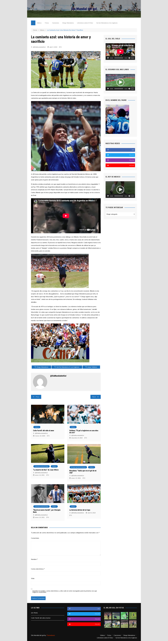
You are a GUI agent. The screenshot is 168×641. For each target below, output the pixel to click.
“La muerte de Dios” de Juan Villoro (46, 470)
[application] (120, 51)
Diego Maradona (68, 23)
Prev (37, 397)
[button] (120, 82)
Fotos (47, 23)
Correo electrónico (38, 569)
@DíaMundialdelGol (39, 47)
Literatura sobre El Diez (85, 23)
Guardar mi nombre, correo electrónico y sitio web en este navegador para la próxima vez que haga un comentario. (64, 591)
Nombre (34, 559)
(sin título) (34, 613)
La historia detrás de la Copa (79, 510)
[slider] (118, 88)
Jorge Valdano (92, 367)
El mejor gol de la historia (78, 467)
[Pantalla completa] (132, 58)
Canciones (55, 23)
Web (32, 578)
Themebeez (50, 635)
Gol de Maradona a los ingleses (107, 23)
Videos (39, 23)
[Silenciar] (129, 58)
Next (94, 397)
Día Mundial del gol (84, 9)
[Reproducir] (108, 58)
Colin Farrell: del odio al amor (43, 431)
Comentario (35, 538)
